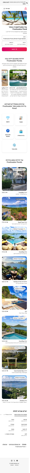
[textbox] (21, 44)
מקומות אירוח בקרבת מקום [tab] (20, 414)
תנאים (12, 465)
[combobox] (14, 39)
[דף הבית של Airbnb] (25, 8)
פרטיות (16, 465)
